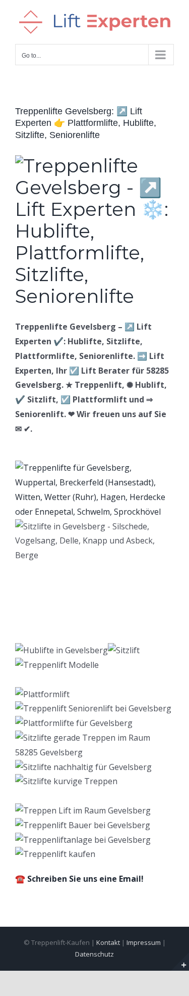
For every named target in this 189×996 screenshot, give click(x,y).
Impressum (144, 942)
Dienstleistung (71, 626)
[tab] (65, 610)
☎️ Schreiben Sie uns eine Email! (79, 878)
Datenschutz (94, 954)
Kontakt (108, 942)
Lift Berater (65, 610)
